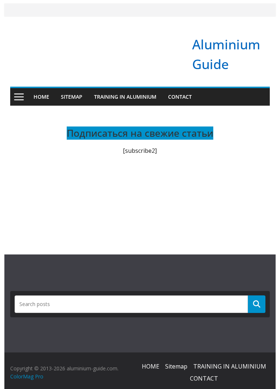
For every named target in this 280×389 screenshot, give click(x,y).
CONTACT (180, 96)
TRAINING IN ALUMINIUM (125, 96)
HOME (41, 96)
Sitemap (71, 96)
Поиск (256, 304)
